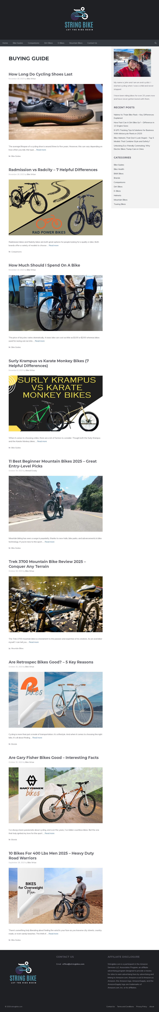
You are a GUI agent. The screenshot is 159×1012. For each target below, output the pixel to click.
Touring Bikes (120, 204)
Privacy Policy (141, 1007)
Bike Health (119, 169)
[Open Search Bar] (155, 43)
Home (5, 43)
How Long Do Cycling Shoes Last (40, 74)
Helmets (117, 195)
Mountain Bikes (75, 43)
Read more (41, 149)
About (151, 1007)
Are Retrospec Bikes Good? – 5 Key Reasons (51, 662)
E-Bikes (61, 43)
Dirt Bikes (48, 43)
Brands (14, 744)
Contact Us (92, 43)
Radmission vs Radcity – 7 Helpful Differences (53, 169)
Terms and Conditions (125, 1007)
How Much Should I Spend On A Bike (44, 265)
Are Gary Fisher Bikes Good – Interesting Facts (54, 757)
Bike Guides (18, 43)
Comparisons (33, 43)
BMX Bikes (118, 173)
